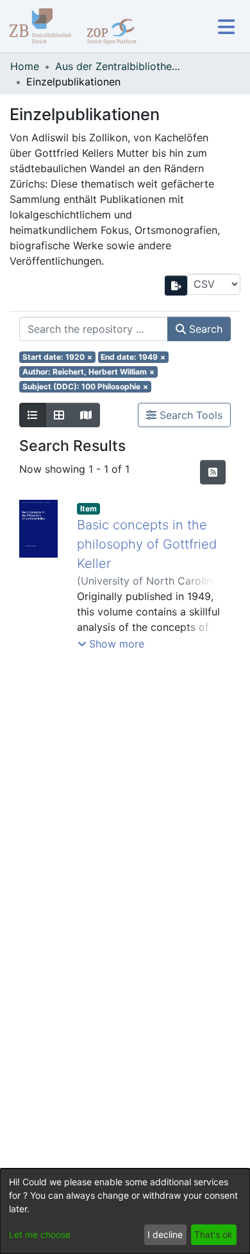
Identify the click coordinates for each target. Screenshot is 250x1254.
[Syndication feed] (213, 472)
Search (204, 328)
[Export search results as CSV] (176, 286)
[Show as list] (32, 415)
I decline (165, 1234)
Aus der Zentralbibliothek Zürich (119, 66)
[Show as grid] (59, 415)
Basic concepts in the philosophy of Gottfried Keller (147, 544)
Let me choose (40, 1234)
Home (24, 66)
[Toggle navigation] (226, 27)
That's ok (213, 1234)
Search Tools (189, 415)
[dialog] (125, 1211)
